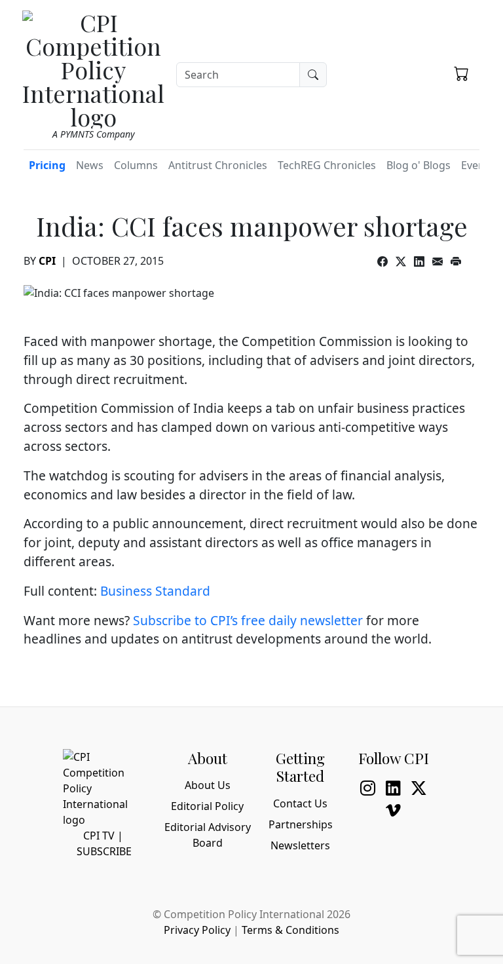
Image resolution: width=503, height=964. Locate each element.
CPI (47, 261)
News (89, 165)
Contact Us (300, 803)
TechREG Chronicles (327, 165)
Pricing (47, 165)
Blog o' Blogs (418, 165)
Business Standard (155, 591)
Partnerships (301, 824)
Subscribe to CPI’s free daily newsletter (248, 620)
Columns (136, 165)
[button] (461, 73)
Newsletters (300, 845)
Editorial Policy (207, 806)
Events (477, 165)
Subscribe (104, 851)
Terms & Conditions (290, 930)
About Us (208, 785)
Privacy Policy (197, 930)
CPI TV (99, 835)
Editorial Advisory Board (207, 835)
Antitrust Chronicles (217, 165)
